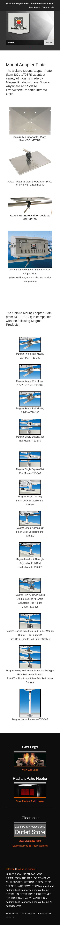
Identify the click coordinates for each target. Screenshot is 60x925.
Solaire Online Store (42, 3)
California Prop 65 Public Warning (30, 845)
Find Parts (34, 7)
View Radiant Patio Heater (30, 801)
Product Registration (17, 3)
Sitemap (10, 869)
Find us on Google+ (26, 869)
